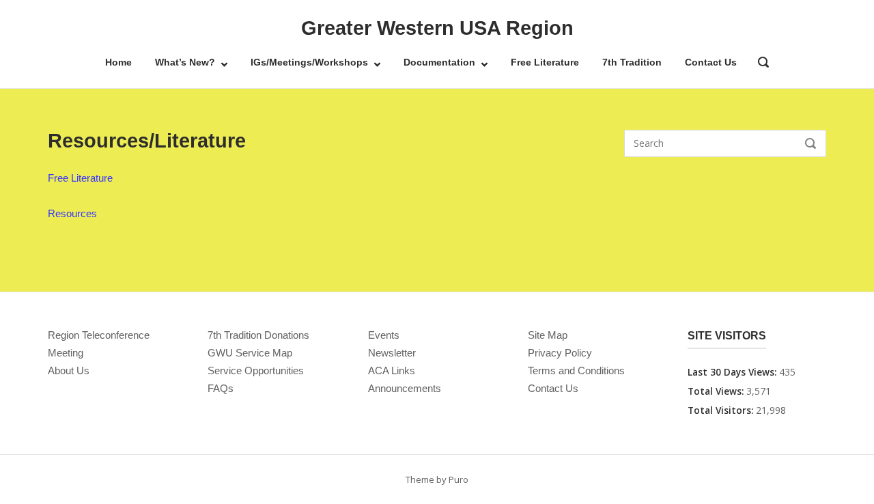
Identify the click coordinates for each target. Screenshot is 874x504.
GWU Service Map (250, 353)
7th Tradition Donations (258, 335)
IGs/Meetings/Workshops (309, 62)
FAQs (221, 388)
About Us (68, 370)
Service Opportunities (256, 370)
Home (118, 62)
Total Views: (717, 391)
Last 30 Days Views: (733, 372)
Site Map (547, 335)
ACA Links (391, 370)
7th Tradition (632, 62)
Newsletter (392, 353)
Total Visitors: (722, 410)
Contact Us (711, 62)
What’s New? (185, 62)
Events (383, 335)
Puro (458, 479)
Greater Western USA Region (437, 28)
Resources (72, 213)
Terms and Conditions (576, 370)
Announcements (404, 388)
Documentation (439, 62)
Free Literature (545, 62)
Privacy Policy (560, 353)
